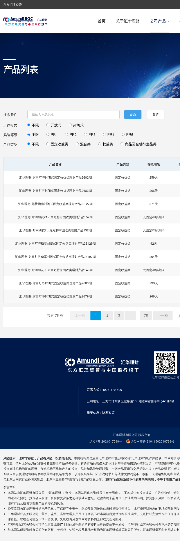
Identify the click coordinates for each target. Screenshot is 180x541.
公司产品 (158, 21)
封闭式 (78, 125)
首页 (102, 21)
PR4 (110, 134)
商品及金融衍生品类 (141, 144)
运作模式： (12, 125)
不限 (35, 125)
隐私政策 (108, 412)
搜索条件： (12, 114)
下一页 (163, 315)
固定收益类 (59, 144)
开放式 (56, 125)
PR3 (91, 134)
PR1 (54, 134)
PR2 (73, 134)
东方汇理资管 (12, 4)
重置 (156, 114)
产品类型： (12, 144)
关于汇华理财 (128, 21)
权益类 (108, 144)
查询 (133, 114)
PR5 (129, 134)
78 (146, 315)
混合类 (85, 144)
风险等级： (12, 134)
